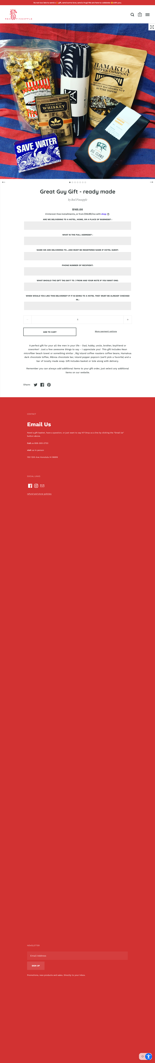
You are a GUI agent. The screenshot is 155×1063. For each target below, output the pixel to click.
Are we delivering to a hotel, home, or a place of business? (77, 219)
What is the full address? (77, 235)
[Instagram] (36, 486)
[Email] (42, 486)
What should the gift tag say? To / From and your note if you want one (77, 280)
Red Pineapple (79, 199)
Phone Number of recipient (77, 265)
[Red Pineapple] (19, 14)
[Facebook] (30, 486)
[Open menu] (147, 14)
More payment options (106, 331)
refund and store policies (39, 494)
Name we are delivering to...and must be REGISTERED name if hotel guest (77, 250)
